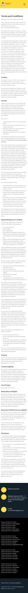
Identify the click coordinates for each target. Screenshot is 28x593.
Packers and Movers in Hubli (8, 527)
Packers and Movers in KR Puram (9, 557)
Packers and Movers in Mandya (9, 572)
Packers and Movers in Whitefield (9, 538)
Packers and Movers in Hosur (8, 525)
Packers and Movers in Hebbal (8, 553)
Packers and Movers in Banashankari (10, 531)
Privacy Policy (4, 583)
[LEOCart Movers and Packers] (6, 4)
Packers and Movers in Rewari (8, 536)
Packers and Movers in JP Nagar (9, 555)
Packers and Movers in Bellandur (9, 565)
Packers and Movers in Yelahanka (9, 571)
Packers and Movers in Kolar (8, 550)
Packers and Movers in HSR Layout (10, 529)
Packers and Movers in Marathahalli (10, 551)
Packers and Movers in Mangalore (9, 541)
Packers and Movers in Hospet (9, 569)
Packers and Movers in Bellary (8, 543)
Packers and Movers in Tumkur (8, 522)
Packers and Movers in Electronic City (10, 539)
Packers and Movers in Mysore (8, 564)
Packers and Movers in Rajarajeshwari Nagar (12, 544)
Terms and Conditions (15, 583)
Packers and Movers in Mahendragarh (10, 524)
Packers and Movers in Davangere (9, 558)
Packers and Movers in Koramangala (10, 567)
